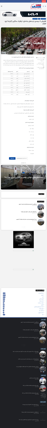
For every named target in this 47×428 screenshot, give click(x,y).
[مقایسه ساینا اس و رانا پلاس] (42, 380)
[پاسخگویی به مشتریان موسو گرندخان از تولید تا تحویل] (40, 207)
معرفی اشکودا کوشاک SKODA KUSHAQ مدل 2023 (30, 393)
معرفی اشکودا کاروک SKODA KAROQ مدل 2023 (30, 385)
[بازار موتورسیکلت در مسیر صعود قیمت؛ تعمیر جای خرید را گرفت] (42, 361)
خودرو (42, 295)
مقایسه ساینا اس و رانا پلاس (33, 378)
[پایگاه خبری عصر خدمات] (36, 6)
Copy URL (12, 158)
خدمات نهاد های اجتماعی (38, 307)
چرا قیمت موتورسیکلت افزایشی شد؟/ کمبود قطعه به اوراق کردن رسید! (27, 366)
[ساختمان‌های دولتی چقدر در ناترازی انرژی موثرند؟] (40, 214)
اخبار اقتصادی (43, 18)
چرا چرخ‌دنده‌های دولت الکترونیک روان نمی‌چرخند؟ (30, 404)
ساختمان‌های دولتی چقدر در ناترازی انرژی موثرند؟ (23, 177)
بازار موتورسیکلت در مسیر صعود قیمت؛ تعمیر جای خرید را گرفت (28, 359)
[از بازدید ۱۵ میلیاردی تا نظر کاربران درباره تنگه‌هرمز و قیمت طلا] (42, 422)
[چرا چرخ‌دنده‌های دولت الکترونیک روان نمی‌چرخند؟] (42, 407)
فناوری (42, 305)
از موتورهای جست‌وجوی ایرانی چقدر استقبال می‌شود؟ (29, 412)
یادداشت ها (41, 310)
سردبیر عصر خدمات (40, 58)
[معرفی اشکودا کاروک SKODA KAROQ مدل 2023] (42, 388)
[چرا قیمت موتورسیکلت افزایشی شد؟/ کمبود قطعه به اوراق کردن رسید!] (42, 369)
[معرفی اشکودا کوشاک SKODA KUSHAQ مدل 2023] (42, 396)
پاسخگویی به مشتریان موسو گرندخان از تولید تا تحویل (28, 204)
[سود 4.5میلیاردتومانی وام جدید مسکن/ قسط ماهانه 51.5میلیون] (40, 222)
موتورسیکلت (41, 308)
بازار (42, 314)
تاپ (39, 18)
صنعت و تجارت (40, 303)
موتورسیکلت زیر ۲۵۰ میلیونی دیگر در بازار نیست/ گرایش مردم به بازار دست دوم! (25, 351)
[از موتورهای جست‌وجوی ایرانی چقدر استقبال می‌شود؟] (42, 415)
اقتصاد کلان (41, 299)
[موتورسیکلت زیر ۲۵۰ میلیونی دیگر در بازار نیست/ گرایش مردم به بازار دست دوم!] (42, 354)
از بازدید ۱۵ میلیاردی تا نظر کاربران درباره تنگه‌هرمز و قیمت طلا (28, 419)
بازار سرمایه (41, 301)
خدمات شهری (35, 18)
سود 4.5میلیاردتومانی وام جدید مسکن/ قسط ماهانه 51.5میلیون (30, 1)
